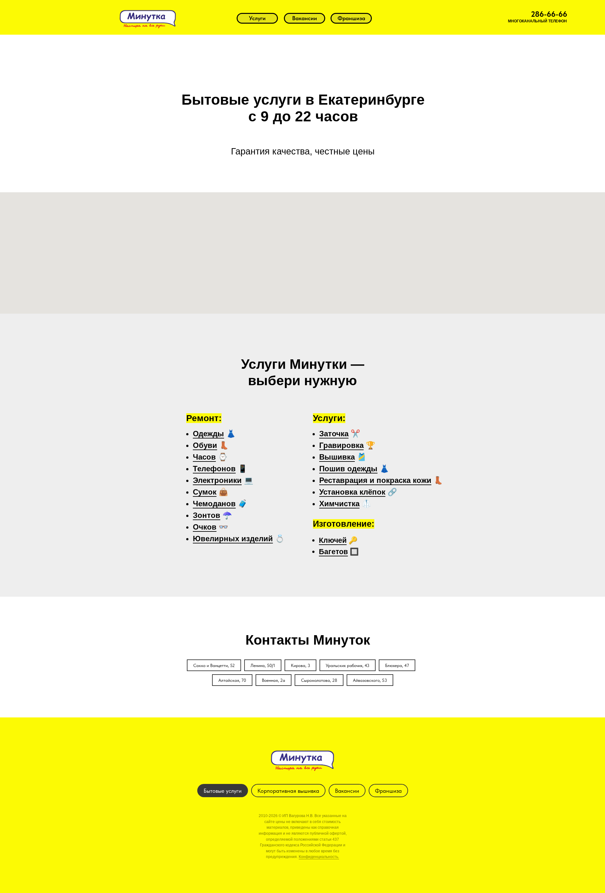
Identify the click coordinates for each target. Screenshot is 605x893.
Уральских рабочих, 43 (347, 665)
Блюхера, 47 (397, 665)
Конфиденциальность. (319, 857)
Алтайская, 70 (232, 680)
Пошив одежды (348, 468)
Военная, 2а (273, 680)
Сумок (204, 492)
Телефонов (214, 468)
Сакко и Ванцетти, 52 (214, 665)
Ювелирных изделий (233, 538)
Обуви (205, 445)
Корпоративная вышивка (288, 790)
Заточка (334, 433)
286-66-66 (549, 14)
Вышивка (337, 457)
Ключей (333, 540)
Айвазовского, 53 (370, 680)
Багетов (333, 552)
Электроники (217, 480)
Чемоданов (214, 503)
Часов (204, 457)
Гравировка (341, 445)
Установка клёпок (352, 492)
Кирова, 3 (300, 665)
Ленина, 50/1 (263, 665)
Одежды (208, 433)
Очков (204, 527)
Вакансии (347, 790)
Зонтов (206, 515)
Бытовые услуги (223, 790)
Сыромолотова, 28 (319, 680)
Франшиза (388, 790)
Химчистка (339, 503)
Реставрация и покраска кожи (375, 480)
